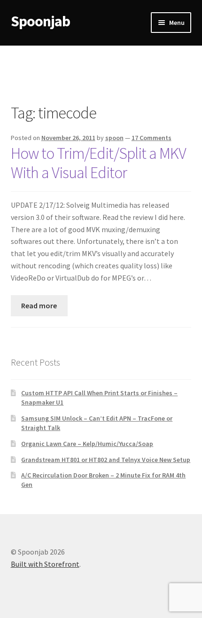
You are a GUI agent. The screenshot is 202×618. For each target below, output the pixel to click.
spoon (114, 137)
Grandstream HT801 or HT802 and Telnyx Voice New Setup (105, 459)
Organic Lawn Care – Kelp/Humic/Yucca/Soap (87, 443)
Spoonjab (40, 21)
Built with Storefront (45, 564)
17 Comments (151, 137)
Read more (39, 305)
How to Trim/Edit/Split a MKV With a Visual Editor (98, 162)
